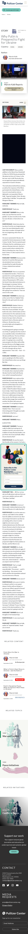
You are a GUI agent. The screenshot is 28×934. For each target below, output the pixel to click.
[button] (13, 470)
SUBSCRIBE (13, 486)
